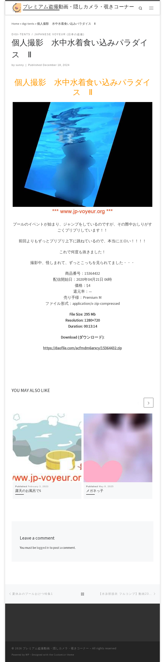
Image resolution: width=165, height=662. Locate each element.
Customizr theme (64, 654)
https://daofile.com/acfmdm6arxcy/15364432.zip (82, 347)
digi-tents (28, 24)
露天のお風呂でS (28, 490)
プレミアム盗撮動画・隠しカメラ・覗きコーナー (56, 648)
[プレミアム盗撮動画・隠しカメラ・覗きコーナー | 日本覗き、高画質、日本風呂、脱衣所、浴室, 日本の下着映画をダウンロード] (16, 7)
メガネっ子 (94, 490)
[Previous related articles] (138, 402)
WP (27, 654)
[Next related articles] (148, 402)
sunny (20, 65)
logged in (43, 548)
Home (15, 24)
